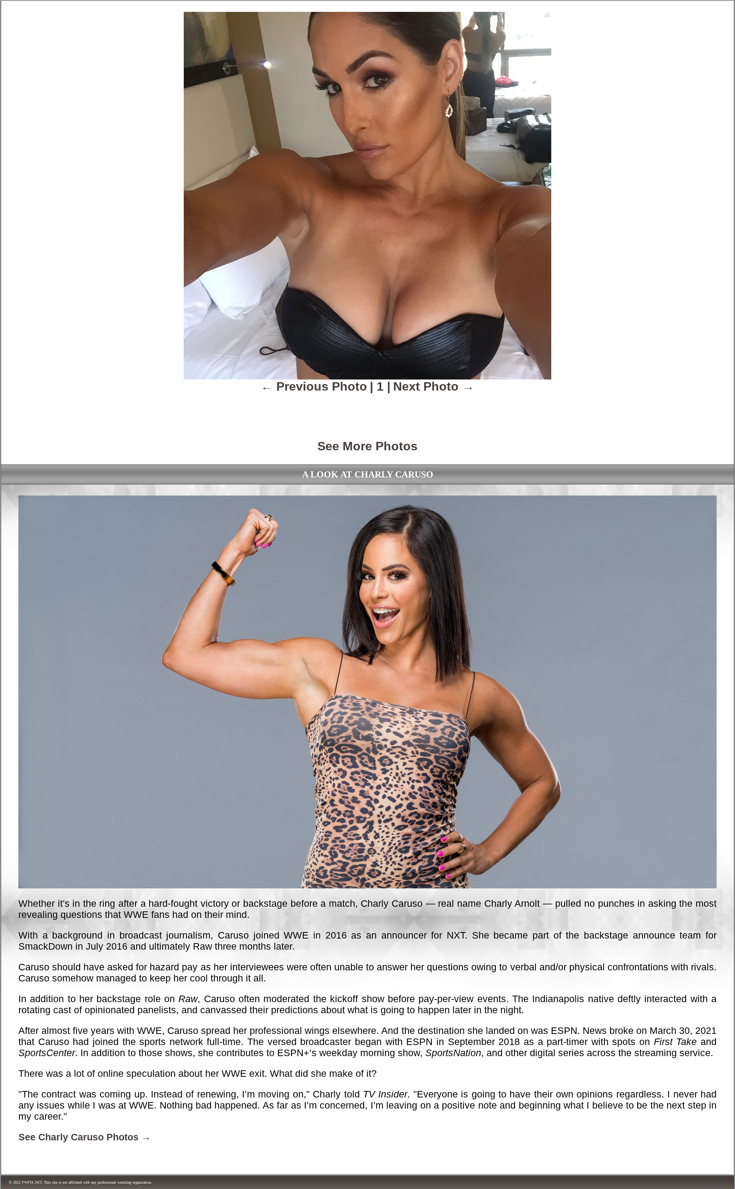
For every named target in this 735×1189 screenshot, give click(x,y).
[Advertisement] (367, 411)
